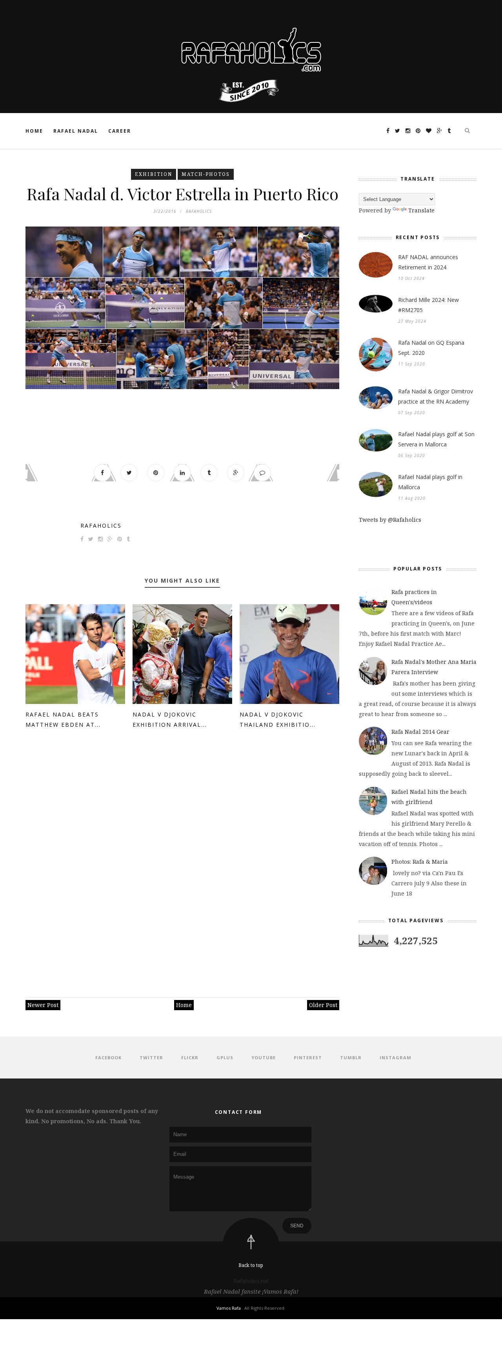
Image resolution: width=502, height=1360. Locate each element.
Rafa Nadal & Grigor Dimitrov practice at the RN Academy (435, 396)
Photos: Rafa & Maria (419, 861)
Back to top (250, 1265)
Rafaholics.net (251, 1281)
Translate (421, 210)
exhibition (153, 174)
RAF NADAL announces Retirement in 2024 (428, 262)
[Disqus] (182, 859)
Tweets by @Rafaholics (390, 519)
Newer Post (42, 1005)
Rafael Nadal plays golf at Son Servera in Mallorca (436, 439)
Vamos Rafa (229, 1308)
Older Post (323, 1005)
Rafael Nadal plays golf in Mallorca (430, 482)
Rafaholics (101, 525)
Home (34, 131)
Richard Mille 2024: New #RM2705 (428, 305)
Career (119, 131)
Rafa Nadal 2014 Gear (420, 731)
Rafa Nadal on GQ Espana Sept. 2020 (431, 347)
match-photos (206, 174)
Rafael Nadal (75, 131)
